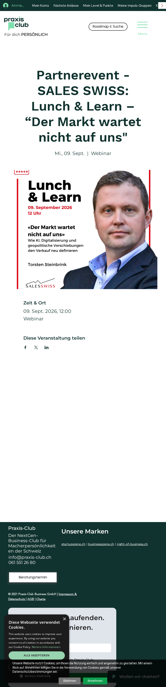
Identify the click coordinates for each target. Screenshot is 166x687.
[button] (108, 26)
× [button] (64, 619)
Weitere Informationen (46, 647)
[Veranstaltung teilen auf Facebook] (25, 347)
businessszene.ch (101, 544)
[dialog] (36, 648)
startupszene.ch (73, 544)
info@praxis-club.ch (29, 557)
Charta (40, 599)
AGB (30, 599)
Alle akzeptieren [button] (36, 655)
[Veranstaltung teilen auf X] (36, 347)
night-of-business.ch (132, 544)
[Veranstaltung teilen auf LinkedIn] (47, 347)
